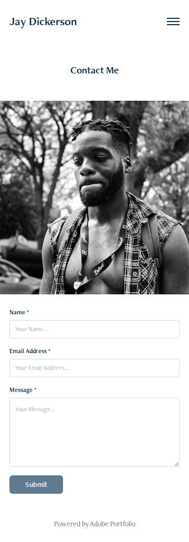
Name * (19, 312)
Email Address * (29, 351)
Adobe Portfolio (112, 523)
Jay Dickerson (43, 21)
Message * (22, 390)
